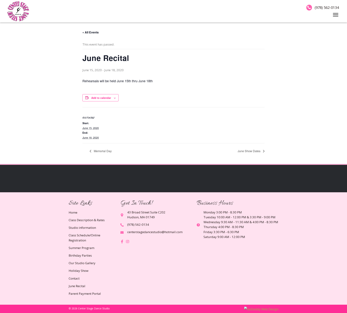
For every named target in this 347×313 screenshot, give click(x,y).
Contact (74, 278)
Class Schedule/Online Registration (84, 237)
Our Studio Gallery (82, 263)
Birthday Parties (80, 255)
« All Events (90, 32)
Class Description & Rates (87, 220)
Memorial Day (102, 151)
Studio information (82, 228)
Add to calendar (101, 98)
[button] (122, 241)
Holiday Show (78, 271)
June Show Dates (249, 151)
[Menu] (335, 15)
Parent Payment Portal (85, 293)
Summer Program (81, 248)
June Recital (77, 286)
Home (73, 212)
